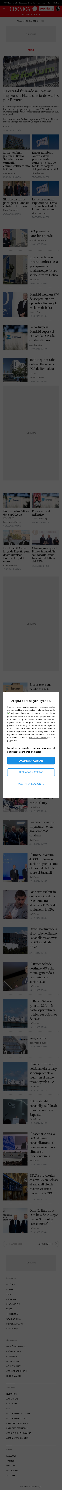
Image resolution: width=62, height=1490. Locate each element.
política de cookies (38, 737)
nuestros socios (47, 707)
